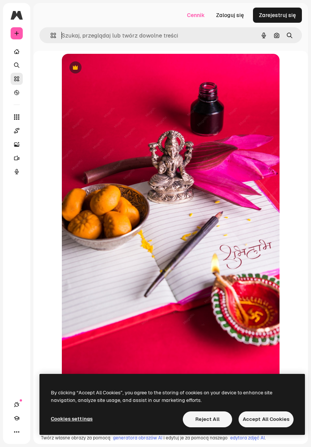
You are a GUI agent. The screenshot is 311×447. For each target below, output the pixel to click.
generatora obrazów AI (137, 438)
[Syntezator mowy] (17, 172)
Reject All (207, 419)
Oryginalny (114, 68)
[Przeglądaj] (17, 92)
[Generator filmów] (17, 158)
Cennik (196, 15)
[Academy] (17, 418)
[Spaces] (17, 131)
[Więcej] (17, 432)
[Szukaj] (17, 65)
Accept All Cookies (266, 419)
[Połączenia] (17, 405)
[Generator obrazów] (17, 144)
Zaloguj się (230, 15)
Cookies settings (72, 419)
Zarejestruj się (277, 15)
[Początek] (17, 51)
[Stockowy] (17, 79)
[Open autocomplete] (50, 35)
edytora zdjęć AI (247, 438)
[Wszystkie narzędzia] (17, 117)
